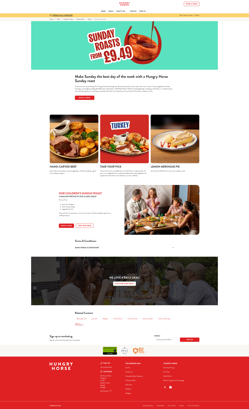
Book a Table (84, 98)
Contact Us (128, 372)
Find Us (127, 367)
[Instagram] (170, 387)
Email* (157, 336)
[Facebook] (164, 387)
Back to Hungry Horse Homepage (173, 380)
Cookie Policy (160, 406)
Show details (145, 18)
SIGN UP (189, 340)
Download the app (169, 367)
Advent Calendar (148, 319)
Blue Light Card (81, 319)
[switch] (100, 18)
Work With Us (167, 376)
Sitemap (181, 406)
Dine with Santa (132, 319)
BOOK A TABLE (66, 226)
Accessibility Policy (148, 406)
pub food (94, 319)
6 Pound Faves (117, 319)
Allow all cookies (188, 5)
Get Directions (104, 391)
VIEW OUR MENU (84, 226)
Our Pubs (166, 372)
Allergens (105, 319)
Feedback (128, 389)
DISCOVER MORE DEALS (124, 284)
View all (78, 324)
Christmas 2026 (130, 380)
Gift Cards (128, 385)
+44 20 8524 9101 (106, 367)
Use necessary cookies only (188, 11)
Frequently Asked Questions (134, 376)
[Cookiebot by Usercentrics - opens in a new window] (56, 18)
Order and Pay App (164, 319)
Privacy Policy (172, 406)
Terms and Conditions (193, 406)
